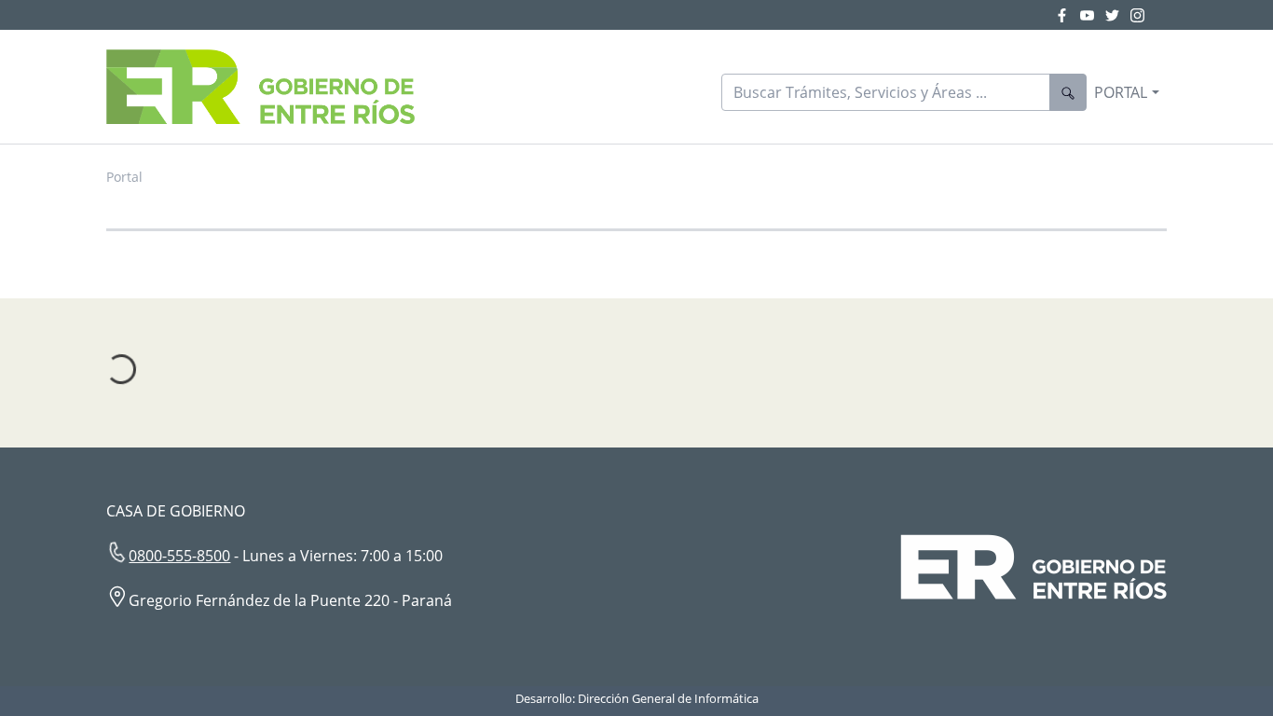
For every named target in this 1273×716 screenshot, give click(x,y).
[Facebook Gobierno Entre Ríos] (1067, 15)
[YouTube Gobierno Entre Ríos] (1092, 15)
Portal (124, 177)
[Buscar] (1068, 92)
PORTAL (1120, 92)
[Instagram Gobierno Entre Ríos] (1137, 15)
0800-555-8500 (179, 555)
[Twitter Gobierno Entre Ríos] (1117, 15)
